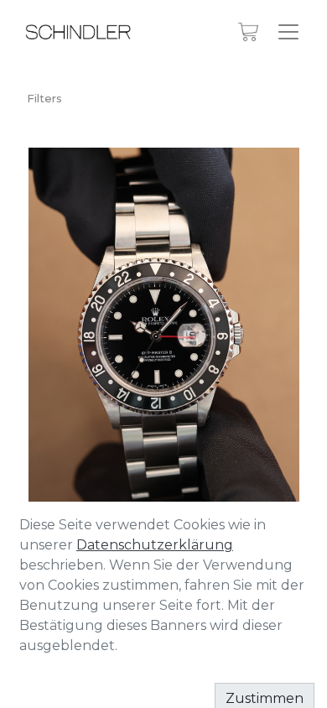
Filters (44, 98)
